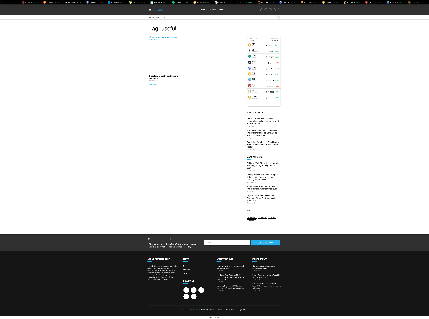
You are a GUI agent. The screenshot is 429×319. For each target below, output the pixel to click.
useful (272, 217)
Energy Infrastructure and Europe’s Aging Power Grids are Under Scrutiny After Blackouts (262, 177)
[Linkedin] (274, 9)
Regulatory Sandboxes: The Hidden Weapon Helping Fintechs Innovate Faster (263, 144)
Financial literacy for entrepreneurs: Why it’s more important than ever (262, 187)
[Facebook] (261, 9)
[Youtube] (278, 9)
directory (252, 217)
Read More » (153, 84)
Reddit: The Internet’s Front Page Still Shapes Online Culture (230, 267)
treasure (262, 217)
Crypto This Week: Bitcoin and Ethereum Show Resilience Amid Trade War (261, 198)
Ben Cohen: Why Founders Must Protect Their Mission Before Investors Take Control (231, 277)
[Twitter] (265, 9)
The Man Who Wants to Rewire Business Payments (263, 267)
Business (212, 10)
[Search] (275, 17)
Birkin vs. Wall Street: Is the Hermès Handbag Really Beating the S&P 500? (263, 165)
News (203, 10)
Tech (221, 10)
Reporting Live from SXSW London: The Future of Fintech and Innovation (230, 287)
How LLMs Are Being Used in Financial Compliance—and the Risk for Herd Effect (263, 121)
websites (251, 221)
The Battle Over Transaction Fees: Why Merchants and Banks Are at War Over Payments (262, 132)
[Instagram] (270, 9)
